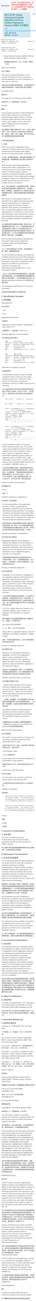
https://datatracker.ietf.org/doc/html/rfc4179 (20, 31)
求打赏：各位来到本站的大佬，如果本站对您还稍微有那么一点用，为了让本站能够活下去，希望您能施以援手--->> (22, 6)
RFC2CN (5, 6)
